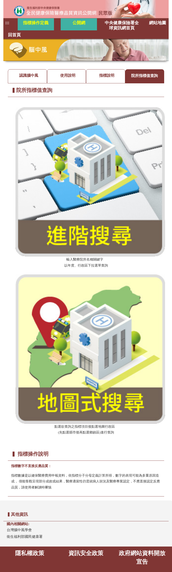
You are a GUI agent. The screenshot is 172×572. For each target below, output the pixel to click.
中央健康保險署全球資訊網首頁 (122, 25)
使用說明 (67, 75)
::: (7, 22)
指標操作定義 (36, 22)
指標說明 (106, 75)
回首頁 (14, 34)
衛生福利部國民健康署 (25, 536)
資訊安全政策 (86, 553)
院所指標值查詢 (144, 75)
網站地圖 (157, 22)
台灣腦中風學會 (19, 530)
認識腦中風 (28, 75)
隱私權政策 (29, 553)
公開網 (79, 22)
